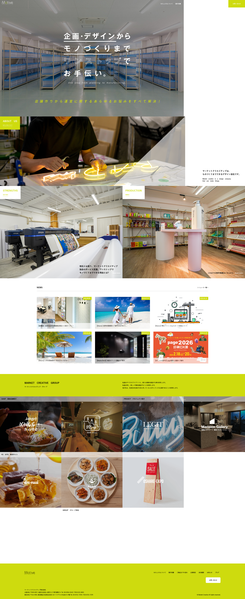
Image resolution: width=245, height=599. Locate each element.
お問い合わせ (237, 3)
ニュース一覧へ (203, 287)
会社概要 (208, 3)
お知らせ (216, 3)
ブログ (224, 3)
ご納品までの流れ (189, 3)
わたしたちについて (167, 3)
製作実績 (178, 3)
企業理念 (200, 3)
